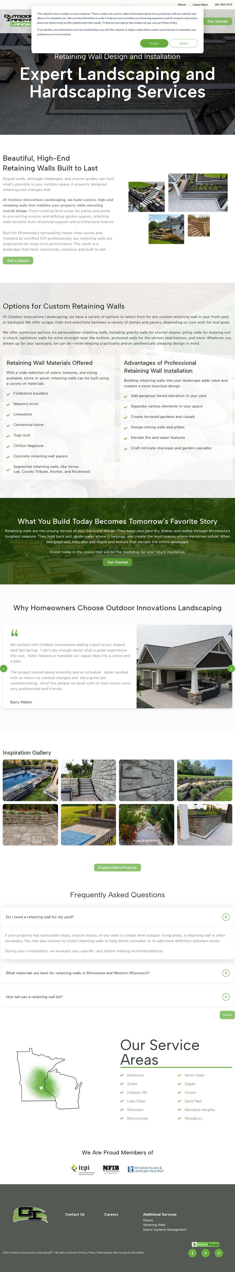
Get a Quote (18, 260)
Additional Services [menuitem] (159, 1214)
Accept (154, 43)
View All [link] (227, 1015)
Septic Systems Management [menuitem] (165, 1229)
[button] (117, 917)
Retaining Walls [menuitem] (154, 1225)
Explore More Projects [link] (117, 867)
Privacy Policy (87, 1252)
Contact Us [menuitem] (74, 1214)
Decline (184, 43)
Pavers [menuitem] (148, 1220)
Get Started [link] (217, 21)
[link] (30, 21)
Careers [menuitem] (111, 1214)
